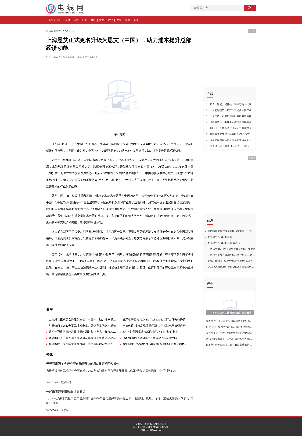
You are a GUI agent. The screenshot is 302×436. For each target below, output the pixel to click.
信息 (76, 20)
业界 (50, 20)
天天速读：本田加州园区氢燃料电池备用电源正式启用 (230, 116)
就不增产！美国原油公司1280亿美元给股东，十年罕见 (230, 321)
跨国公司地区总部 (122, 292)
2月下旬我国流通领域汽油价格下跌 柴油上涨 (150, 331)
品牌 (127, 20)
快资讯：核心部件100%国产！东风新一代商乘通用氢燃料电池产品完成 (230, 146)
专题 (67, 20)
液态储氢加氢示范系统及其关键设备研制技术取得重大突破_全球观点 (230, 140)
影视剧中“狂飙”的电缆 (220, 237)
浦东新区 (69, 292)
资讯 (58, 20)
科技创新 (93, 292)
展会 (136, 20)
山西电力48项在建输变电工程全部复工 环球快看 (232, 255)
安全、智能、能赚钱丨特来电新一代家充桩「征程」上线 (230, 104)
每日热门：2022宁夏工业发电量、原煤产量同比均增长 (82, 325)
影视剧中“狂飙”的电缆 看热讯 (224, 243)
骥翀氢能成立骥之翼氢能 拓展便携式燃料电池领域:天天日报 (230, 134)
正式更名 (81, 292)
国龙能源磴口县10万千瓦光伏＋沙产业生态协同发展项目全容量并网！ (230, 110)
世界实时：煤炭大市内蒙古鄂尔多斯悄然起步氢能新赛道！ (230, 327)
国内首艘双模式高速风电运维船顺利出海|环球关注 (232, 231)
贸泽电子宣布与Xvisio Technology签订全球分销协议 (154, 319)
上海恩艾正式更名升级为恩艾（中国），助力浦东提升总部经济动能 (83, 319)
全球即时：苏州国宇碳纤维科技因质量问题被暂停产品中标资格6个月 (83, 344)
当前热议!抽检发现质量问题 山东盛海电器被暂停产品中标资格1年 (157, 325)
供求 (118, 20)
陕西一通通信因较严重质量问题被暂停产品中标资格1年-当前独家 (83, 331)
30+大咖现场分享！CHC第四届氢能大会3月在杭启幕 (230, 338)
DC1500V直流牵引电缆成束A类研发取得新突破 (232, 267)
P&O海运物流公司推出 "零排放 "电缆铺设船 (150, 337)
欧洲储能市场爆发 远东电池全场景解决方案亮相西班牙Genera (157, 344)
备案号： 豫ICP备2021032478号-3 (151, 424)
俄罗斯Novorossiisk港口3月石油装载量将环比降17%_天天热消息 (230, 344)
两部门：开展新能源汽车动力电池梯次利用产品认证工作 (230, 128)
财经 (101, 20)
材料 (93, 20)
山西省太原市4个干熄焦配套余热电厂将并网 (232, 249)
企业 (110, 20)
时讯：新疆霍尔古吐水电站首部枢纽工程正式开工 (232, 261)
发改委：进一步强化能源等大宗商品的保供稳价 (230, 333)
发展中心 (104, 292)
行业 (84, 20)
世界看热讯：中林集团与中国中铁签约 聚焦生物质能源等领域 (230, 122)
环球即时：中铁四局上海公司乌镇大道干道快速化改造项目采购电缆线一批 (83, 337)
